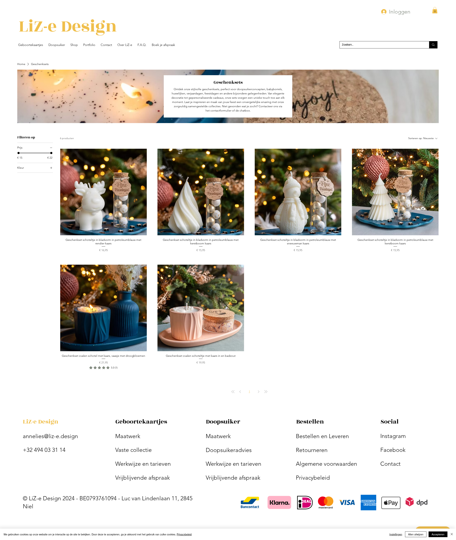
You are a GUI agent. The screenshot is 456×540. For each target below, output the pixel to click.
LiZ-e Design (68, 26)
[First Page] (233, 391)
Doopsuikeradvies (229, 450)
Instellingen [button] (395, 534)
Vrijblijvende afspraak (142, 477)
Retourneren (312, 450)
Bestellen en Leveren (322, 436)
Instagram (393, 436)
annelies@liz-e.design (50, 436)
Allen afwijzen (415, 534)
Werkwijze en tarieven (143, 463)
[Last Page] (266, 391)
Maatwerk (127, 436)
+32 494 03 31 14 (44, 449)
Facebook (392, 449)
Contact (390, 463)
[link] (103, 367)
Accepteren (438, 534)
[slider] (18, 153)
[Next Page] (258, 391)
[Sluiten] (452, 534)
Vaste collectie (133, 449)
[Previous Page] (240, 391)
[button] (30, 45)
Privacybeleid (313, 477)
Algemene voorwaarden (326, 463)
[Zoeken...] (433, 44)
